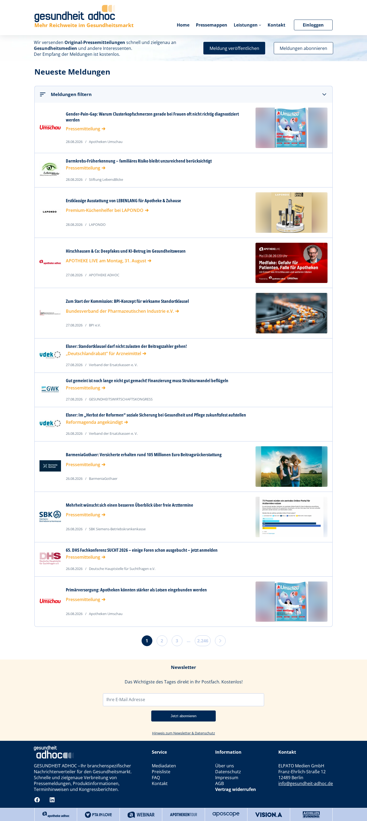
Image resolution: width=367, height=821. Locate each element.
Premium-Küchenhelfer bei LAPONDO (104, 210)
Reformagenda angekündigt (94, 422)
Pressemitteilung (83, 129)
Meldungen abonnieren (303, 48)
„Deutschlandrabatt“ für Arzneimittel (103, 353)
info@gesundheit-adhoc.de (305, 783)
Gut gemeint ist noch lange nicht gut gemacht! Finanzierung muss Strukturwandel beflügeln (147, 381)
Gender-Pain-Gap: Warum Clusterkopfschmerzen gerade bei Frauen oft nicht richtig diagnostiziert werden (152, 117)
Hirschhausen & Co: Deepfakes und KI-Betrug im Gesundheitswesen (126, 251)
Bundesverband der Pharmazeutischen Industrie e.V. (120, 311)
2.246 (202, 641)
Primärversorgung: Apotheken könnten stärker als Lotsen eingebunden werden (136, 590)
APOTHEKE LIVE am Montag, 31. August (106, 261)
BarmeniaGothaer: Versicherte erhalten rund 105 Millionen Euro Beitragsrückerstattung (144, 455)
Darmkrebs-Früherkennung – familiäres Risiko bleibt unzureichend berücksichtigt (139, 161)
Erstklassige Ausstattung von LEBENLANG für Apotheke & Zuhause (123, 201)
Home (183, 25)
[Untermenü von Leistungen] (260, 25)
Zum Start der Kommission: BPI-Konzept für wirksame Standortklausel (127, 301)
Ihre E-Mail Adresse (125, 699)
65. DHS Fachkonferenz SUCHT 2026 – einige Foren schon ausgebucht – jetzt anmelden (142, 550)
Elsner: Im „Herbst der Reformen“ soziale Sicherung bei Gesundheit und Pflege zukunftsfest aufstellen (156, 415)
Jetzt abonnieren (183, 716)
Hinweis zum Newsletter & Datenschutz (183, 733)
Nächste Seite (220, 640)
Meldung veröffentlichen (234, 48)
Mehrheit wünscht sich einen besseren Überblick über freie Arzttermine (129, 505)
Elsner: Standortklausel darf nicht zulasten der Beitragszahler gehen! (126, 346)
